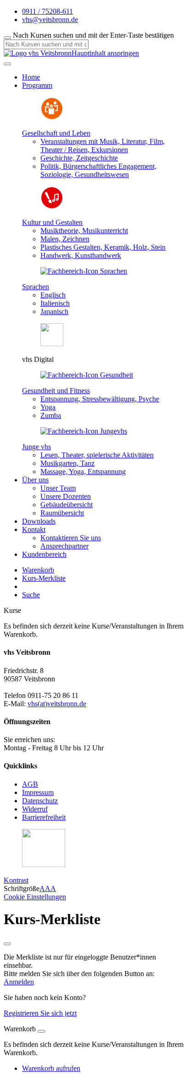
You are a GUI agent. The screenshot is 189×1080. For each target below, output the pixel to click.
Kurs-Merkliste (44, 578)
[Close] (41, 1031)
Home (31, 77)
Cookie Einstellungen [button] (35, 897)
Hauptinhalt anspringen (105, 53)
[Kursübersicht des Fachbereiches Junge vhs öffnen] (83, 431)
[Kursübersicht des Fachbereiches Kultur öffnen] (51, 207)
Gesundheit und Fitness (56, 390)
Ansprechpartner (64, 546)
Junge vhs (36, 447)
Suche (31, 595)
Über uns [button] (35, 480)
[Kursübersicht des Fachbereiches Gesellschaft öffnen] (51, 117)
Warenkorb (38, 570)
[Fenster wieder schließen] (7, 944)
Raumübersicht (62, 513)
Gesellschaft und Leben (56, 133)
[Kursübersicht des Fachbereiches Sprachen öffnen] (83, 271)
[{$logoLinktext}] (38, 53)
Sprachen (35, 287)
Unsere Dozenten (65, 496)
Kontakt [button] (33, 529)
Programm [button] (37, 85)
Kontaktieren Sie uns (70, 538)
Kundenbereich (44, 554)
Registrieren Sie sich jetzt (40, 1013)
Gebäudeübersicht (66, 505)
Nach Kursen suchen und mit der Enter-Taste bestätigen (93, 35)
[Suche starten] (7, 37)
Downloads (39, 521)
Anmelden (19, 982)
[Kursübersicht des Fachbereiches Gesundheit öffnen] (86, 375)
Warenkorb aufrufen (51, 1068)
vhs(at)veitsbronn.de (57, 704)
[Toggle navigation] (7, 64)
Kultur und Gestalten (52, 222)
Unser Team (58, 488)
